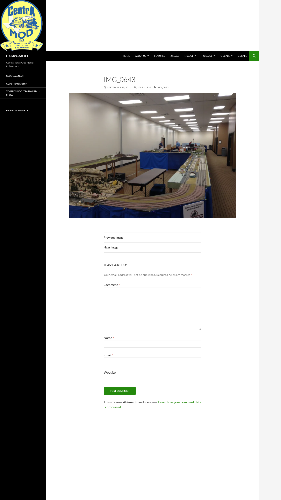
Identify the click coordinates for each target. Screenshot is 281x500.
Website (110, 372)
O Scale (225, 55)
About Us (140, 55)
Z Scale (175, 55)
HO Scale (207, 55)
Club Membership (16, 83)
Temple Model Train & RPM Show (21, 93)
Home (126, 55)
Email (108, 355)
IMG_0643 (162, 87)
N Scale (189, 55)
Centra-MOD (17, 56)
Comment (112, 285)
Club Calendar (15, 75)
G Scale (242, 55)
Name (109, 338)
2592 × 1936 (144, 87)
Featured (159, 55)
